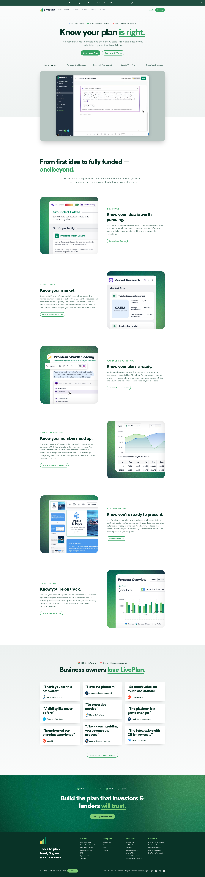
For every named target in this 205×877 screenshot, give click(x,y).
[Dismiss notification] (201, 3)
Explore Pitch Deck (116, 538)
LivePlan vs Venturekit (155, 853)
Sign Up (160, 10)
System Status (85, 856)
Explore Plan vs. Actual (51, 613)
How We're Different (87, 845)
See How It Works (113, 53)
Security (83, 858)
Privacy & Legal (143, 871)
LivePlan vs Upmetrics (155, 850)
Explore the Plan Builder (119, 388)
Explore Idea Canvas (117, 241)
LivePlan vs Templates (156, 842)
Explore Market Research (52, 314)
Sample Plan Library (132, 856)
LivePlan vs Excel (154, 845)
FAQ (81, 853)
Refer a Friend (130, 853)
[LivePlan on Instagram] (152, 871)
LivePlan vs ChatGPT (155, 848)
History (105, 848)
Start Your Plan (90, 53)
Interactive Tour (85, 842)
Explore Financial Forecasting (54, 465)
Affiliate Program (132, 850)
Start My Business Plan (102, 817)
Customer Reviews (86, 848)
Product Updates (86, 850)
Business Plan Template (134, 858)
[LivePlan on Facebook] (156, 871)
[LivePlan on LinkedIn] (160, 871)
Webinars (129, 848)
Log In (151, 10)
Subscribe (72, 871)
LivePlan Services (132, 845)
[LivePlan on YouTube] (164, 871)
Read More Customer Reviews (102, 755)
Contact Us (107, 842)
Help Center (130, 842)
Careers (105, 845)
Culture (105, 850)
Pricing (93, 10)
